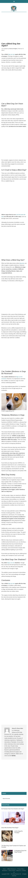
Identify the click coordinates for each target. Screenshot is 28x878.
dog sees (22, 263)
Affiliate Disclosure (11, 868)
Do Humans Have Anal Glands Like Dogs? (12, 808)
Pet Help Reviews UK (14, 8)
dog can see (11, 54)
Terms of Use (12, 870)
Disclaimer (4, 870)
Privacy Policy (20, 868)
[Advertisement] (14, 28)
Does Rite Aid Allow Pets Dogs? (9, 827)
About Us (18, 870)
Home (4, 868)
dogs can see (10, 562)
